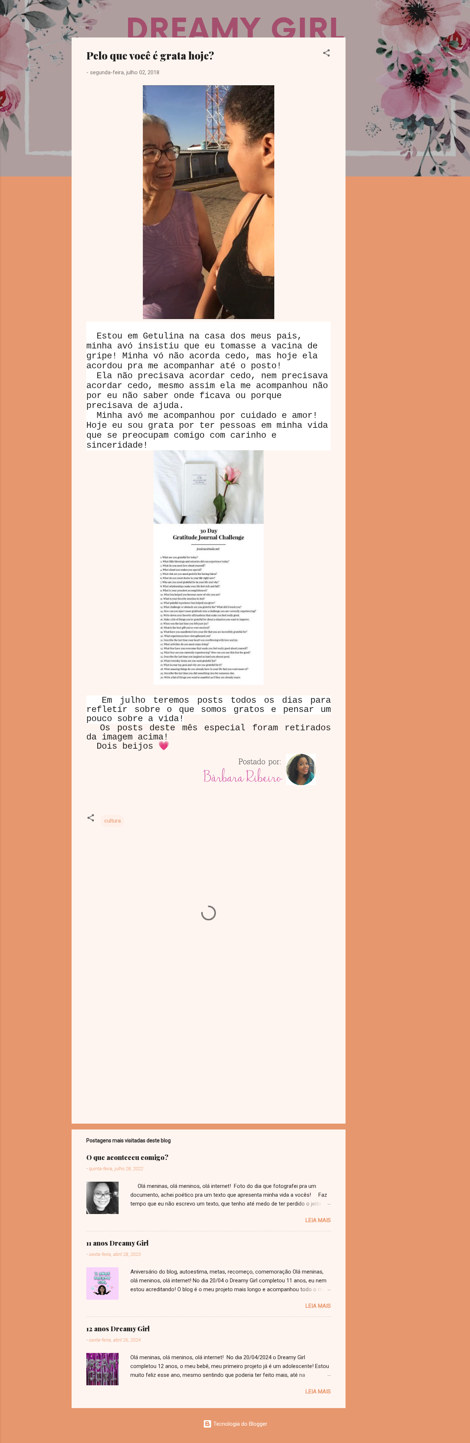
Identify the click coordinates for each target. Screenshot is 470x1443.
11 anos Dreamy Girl (117, 1243)
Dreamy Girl (115, 18)
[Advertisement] (374, 147)
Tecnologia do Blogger (239, 1424)
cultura (112, 820)
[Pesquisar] (394, 20)
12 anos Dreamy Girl (118, 1328)
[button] (326, 54)
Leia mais (318, 1220)
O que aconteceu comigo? (127, 1157)
